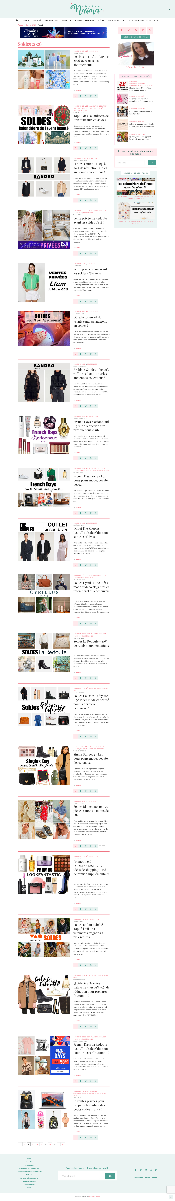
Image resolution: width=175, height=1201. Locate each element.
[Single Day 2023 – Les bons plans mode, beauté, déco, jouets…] (75, 791)
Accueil (21, 25)
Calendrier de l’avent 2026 (143, 20)
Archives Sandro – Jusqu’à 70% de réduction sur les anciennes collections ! (91, 373)
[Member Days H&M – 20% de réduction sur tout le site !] (123, 86)
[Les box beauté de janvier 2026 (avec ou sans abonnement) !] (75, 96)
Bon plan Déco (79, 211)
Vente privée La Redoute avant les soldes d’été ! (90, 220)
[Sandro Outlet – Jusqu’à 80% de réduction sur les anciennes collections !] (75, 200)
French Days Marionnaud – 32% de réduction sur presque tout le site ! (91, 426)
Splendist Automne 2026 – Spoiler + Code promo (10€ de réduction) (141, 125)
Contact (142, 67)
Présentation (131, 67)
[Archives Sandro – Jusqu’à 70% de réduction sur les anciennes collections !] (75, 406)
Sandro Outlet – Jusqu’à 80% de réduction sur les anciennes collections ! (90, 168)
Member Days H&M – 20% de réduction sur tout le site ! (140, 89)
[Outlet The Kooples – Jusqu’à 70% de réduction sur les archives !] (75, 565)
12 (62, 1144)
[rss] (150, 30)
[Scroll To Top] (171, 1197)
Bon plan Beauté (80, 51)
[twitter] (128, 30)
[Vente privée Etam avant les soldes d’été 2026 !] (75, 301)
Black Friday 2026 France (84, 747)
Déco (101, 20)
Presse (147, 1177)
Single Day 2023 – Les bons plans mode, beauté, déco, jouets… (91, 758)
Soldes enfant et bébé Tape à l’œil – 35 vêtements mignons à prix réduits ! (88, 931)
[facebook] (121, 30)
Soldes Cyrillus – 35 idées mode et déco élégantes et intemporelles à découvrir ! (91, 589)
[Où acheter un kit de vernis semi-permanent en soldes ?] (75, 354)
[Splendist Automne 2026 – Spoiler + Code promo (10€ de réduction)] (123, 124)
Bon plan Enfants (94, 211)
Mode (26, 20)
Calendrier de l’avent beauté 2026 (29, 1171)
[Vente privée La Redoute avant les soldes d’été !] (75, 253)
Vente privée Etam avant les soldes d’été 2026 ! (90, 271)
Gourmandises (116, 20)
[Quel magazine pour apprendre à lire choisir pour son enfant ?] (123, 137)
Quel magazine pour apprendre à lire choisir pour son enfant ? (141, 138)
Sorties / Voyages (84, 20)
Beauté (37, 20)
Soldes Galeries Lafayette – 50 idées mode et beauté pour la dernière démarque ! (91, 702)
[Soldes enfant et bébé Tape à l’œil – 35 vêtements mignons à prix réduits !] (75, 965)
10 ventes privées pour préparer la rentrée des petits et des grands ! (89, 1105)
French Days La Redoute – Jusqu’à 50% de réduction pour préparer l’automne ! (91, 1048)
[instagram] (143, 30)
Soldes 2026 (51, 20)
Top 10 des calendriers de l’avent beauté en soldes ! (91, 118)
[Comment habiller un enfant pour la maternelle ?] (123, 111)
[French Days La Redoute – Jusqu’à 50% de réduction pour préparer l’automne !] (75, 1081)
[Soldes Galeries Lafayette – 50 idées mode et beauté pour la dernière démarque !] (75, 736)
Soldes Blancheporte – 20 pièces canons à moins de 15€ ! (91, 810)
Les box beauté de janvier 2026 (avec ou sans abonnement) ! (90, 60)
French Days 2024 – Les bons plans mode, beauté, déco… (91, 480)
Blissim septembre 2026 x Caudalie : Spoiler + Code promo (141, 100)
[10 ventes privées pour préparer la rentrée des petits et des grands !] (75, 1137)
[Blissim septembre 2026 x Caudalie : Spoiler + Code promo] (123, 99)
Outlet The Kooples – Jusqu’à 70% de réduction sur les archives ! (90, 532)
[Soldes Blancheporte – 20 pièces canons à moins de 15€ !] (75, 846)
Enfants (66, 20)
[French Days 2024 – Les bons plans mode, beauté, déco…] (75, 513)
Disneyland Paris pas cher (29, 1178)
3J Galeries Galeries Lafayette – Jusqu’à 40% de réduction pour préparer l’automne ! (91, 989)
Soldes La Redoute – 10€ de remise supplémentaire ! (91, 645)
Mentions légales (94, 1196)
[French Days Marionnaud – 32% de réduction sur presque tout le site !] (75, 458)
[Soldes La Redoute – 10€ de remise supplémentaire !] (75, 678)
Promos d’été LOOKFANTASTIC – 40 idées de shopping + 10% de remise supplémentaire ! (91, 869)
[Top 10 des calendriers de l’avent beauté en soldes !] (75, 148)
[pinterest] (135, 30)
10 (50, 1144)
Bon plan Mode (79, 158)
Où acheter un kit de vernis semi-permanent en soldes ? (90, 321)
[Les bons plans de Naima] (87, 9)
